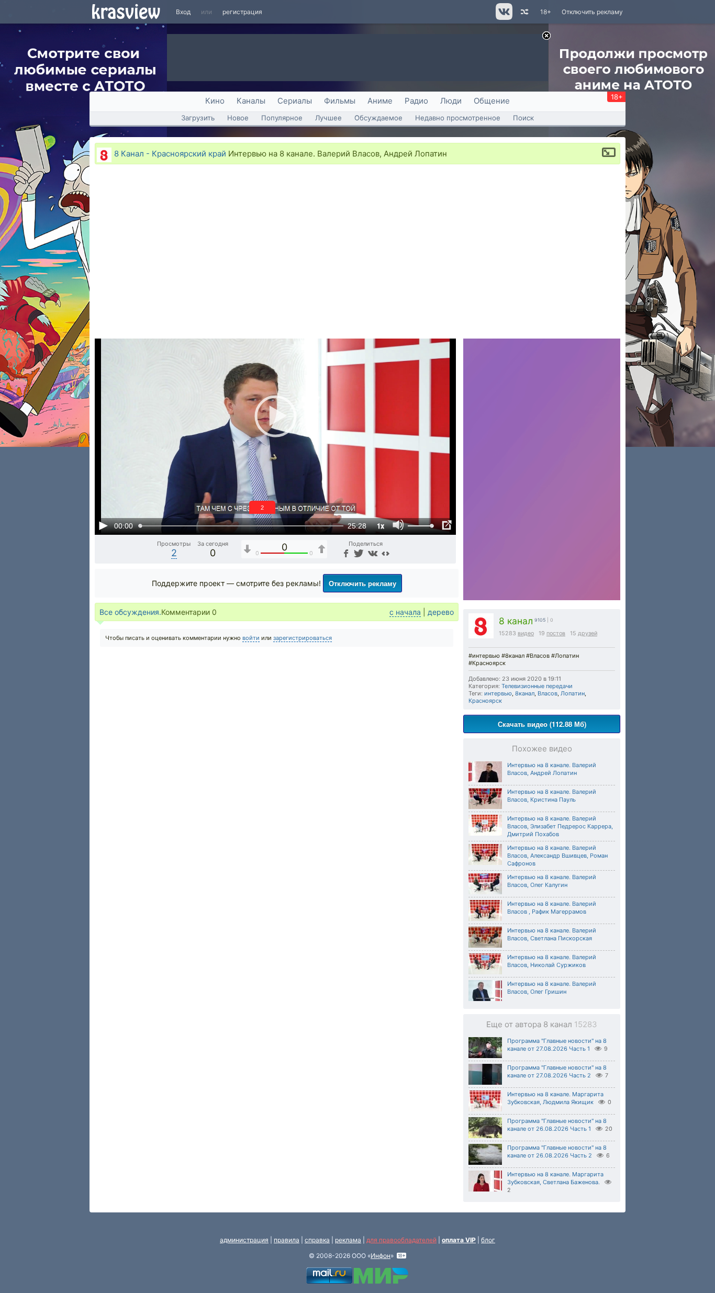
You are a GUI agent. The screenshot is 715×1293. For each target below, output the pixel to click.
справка (317, 1240)
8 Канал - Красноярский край (170, 154)
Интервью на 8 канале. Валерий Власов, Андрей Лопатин (551, 769)
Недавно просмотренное (457, 118)
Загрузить (198, 118)
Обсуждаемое (378, 118)
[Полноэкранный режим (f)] (446, 525)
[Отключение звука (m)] (398, 525)
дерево (441, 612)
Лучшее (328, 118)
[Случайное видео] (523, 12)
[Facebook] (345, 552)
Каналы (251, 101)
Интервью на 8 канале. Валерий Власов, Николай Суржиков (551, 961)
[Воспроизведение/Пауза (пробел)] (103, 525)
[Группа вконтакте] (503, 17)
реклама (348, 1240)
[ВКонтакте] (371, 552)
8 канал (516, 620)
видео (526, 633)
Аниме (380, 101)
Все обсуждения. (130, 612)
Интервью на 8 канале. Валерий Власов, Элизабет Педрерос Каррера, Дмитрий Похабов (560, 826)
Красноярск (485, 700)
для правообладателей (401, 1240)
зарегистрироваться (302, 638)
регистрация (242, 12)
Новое (238, 118)
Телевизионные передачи (537, 686)
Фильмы (339, 101)
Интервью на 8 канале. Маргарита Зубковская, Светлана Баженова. (555, 1178)
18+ (545, 12)
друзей (587, 633)
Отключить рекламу (592, 12)
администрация (244, 1240)
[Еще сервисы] (385, 552)
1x (380, 526)
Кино (215, 101)
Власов (547, 693)
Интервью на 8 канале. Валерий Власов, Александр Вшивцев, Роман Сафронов (557, 855)
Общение (492, 101)
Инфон (380, 1256)
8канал (524, 693)
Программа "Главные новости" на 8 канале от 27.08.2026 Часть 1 (557, 1044)
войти (251, 638)
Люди (451, 101)
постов (555, 633)
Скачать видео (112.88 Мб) (542, 724)
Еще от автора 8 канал (541, 1024)
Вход (183, 12)
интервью (498, 693)
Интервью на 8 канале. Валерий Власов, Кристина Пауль (551, 795)
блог (488, 1240)
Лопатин (573, 693)
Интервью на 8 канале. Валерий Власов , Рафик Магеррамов (551, 907)
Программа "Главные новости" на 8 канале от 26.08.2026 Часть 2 (557, 1151)
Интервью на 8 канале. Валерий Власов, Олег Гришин (551, 987)
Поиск (523, 118)
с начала (405, 612)
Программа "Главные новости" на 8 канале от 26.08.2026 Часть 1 (557, 1124)
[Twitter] (357, 552)
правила (286, 1240)
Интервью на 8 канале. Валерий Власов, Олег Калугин (551, 881)
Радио (416, 101)
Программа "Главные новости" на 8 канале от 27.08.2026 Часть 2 (557, 1071)
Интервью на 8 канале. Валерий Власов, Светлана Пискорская (551, 934)
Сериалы (294, 101)
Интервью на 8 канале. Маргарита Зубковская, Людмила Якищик (555, 1098)
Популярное (282, 118)
